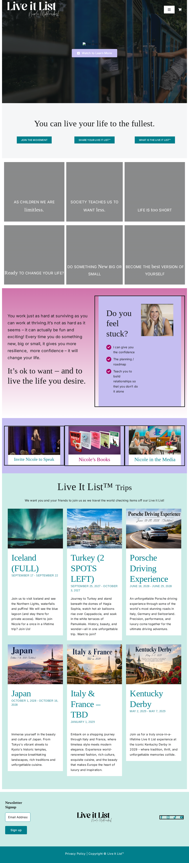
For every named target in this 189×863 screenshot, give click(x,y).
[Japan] (35, 664)
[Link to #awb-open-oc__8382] (180, 9)
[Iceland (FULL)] (35, 528)
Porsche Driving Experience (149, 568)
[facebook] (161, 817)
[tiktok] (174, 817)
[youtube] (181, 817)
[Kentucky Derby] (153, 664)
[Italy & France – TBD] (94, 664)
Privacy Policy (75, 853)
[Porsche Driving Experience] (153, 528)
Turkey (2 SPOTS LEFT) (87, 568)
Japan (21, 693)
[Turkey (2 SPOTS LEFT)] (94, 528)
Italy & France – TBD (85, 703)
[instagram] (168, 817)
